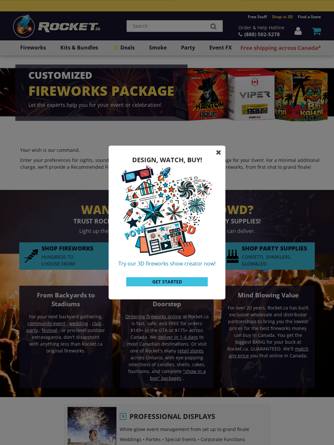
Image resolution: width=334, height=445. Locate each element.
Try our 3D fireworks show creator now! (167, 263)
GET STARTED (167, 282)
